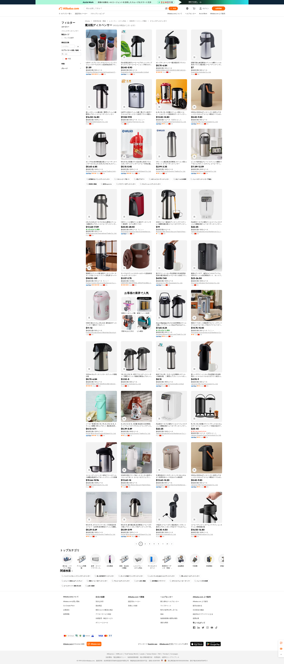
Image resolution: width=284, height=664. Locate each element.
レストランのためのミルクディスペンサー (162, 576)
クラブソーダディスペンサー (127, 184)
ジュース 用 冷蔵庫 (202, 581)
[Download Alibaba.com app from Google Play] (213, 644)
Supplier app (152, 644)
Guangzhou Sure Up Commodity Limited (135, 72)
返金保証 (99, 606)
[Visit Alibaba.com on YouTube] (212, 627)
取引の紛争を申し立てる (169, 610)
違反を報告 (164, 622)
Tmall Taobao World (131, 654)
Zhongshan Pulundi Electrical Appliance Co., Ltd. (206, 332)
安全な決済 (99, 601)
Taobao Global (151, 654)
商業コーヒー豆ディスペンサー (98, 581)
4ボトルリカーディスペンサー (160, 179)
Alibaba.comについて (71, 597)
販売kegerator (107, 184)
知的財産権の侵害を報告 (169, 618)
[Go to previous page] (136, 544)
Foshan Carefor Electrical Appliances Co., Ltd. (101, 283)
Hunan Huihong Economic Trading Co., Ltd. (170, 171)
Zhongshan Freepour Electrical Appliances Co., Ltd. (136, 231)
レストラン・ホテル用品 (117, 21)
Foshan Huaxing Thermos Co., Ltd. (132, 122)
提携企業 (196, 618)
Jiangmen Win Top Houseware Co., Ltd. (204, 122)
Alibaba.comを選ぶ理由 (71, 601)
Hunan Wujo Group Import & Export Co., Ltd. (136, 171)
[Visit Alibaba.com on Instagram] (207, 627)
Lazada (142, 654)
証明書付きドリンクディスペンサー (99, 179)
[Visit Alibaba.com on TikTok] (216, 627)
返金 (162, 614)
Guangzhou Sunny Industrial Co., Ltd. (203, 171)
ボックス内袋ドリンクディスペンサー (132, 576)
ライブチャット (165, 606)
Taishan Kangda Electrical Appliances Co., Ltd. (206, 231)
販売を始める (197, 606)
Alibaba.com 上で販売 (200, 601)
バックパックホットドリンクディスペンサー (77, 576)
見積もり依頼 (132, 606)
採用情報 (66, 614)
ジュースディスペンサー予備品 (202, 179)
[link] (281, 643)
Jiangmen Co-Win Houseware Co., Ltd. (169, 283)
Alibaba (87, 21)
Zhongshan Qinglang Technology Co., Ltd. (205, 283)
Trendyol (166, 654)
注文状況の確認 (198, 610)
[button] (166, 8)
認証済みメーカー (134, 601)
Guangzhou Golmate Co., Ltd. (201, 72)
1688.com (119, 654)
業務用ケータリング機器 (138, 21)
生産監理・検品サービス (104, 618)
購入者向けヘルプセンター (169, 601)
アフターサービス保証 (103, 614)
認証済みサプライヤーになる (203, 614)
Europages (174, 654)
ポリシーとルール (102, 622)
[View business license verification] (162, 661)
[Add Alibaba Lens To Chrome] (94, 644)
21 (167, 544)
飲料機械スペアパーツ (158, 581)
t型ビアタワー (140, 179)
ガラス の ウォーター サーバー (181, 581)
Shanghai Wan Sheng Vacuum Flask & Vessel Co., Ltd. (171, 231)
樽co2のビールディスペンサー (190, 576)
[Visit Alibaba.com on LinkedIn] (198, 627)
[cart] (194, 9)
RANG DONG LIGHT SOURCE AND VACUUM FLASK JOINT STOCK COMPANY (171, 70)
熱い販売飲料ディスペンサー (105, 576)
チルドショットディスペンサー (151, 184)
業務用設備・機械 (99, 21)
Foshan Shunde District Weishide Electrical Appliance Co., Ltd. (101, 332)
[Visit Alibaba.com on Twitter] (203, 627)
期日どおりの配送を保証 (104, 610)
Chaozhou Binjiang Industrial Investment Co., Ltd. (101, 72)
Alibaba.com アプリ (167, 644)
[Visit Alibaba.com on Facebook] (194, 627)
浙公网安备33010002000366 (178, 661)
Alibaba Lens (68, 644)
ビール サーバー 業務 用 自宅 (72, 586)
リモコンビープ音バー (123, 179)
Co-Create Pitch (69, 606)
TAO (159, 654)
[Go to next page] (172, 544)
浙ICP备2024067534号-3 (198, 661)
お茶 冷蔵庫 (91, 586)
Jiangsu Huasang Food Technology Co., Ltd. (171, 122)
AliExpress (110, 654)
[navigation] (71, 283)
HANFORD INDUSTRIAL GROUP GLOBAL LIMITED (136, 283)
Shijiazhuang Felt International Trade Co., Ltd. (101, 233)
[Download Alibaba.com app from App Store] (197, 644)
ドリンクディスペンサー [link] (158, 21)
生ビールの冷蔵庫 (181, 179)
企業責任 (66, 610)
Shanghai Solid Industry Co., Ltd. (97, 122)
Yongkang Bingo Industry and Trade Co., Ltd (171, 334)
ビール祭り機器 (141, 581)
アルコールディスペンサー (122, 581)
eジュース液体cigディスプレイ (73, 581)
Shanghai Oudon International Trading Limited (101, 171)
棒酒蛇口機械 (93, 184)
